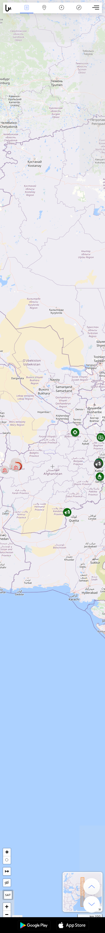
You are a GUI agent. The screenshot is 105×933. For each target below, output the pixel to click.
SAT (8, 895)
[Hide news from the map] (7, 883)
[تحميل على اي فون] (72, 926)
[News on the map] (10, 8)
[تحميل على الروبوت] (34, 926)
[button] (67, 512)
